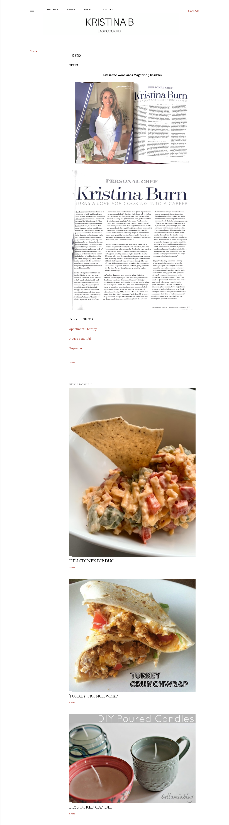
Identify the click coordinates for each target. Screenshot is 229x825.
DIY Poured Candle (91, 807)
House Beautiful (80, 338)
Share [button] (33, 51)
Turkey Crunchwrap (93, 696)
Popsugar (75, 348)
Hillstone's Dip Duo (91, 560)
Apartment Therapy (83, 329)
